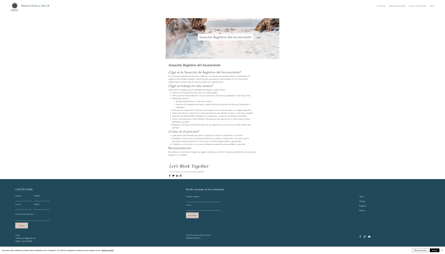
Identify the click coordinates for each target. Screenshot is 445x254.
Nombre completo (192, 197)
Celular (36, 204)
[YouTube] (369, 236)
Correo (17, 204)
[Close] (442, 250)
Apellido (37, 196)
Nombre (18, 196)
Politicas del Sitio (107, 250)
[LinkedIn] (177, 175)
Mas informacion (420, 250)
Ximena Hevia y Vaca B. (35, 5)
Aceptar (434, 250)
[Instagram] (180, 175)
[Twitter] (173, 175)
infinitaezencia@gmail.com (25, 238)
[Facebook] (169, 175)
